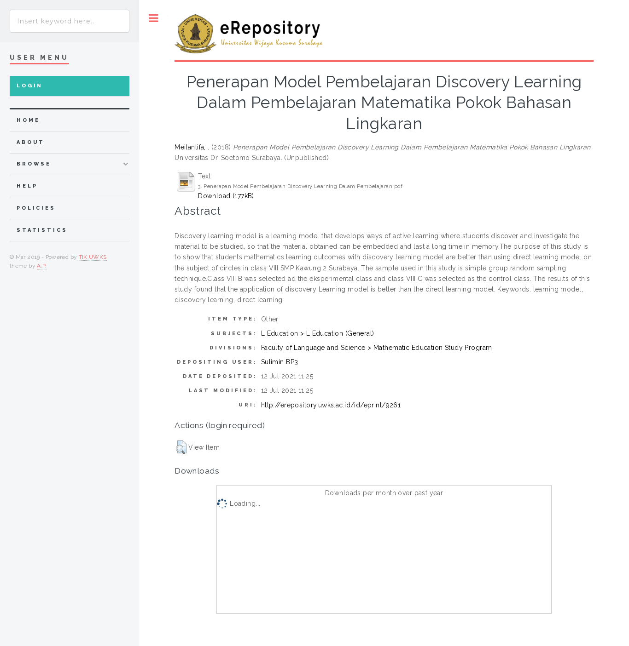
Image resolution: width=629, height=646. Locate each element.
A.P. (42, 266)
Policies (36, 208)
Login (30, 86)
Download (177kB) (226, 196)
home (28, 120)
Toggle (153, 18)
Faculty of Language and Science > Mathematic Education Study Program (376, 347)
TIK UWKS (93, 257)
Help (27, 186)
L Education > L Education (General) (317, 333)
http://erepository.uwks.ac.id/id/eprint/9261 (331, 405)
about (31, 142)
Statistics (42, 230)
